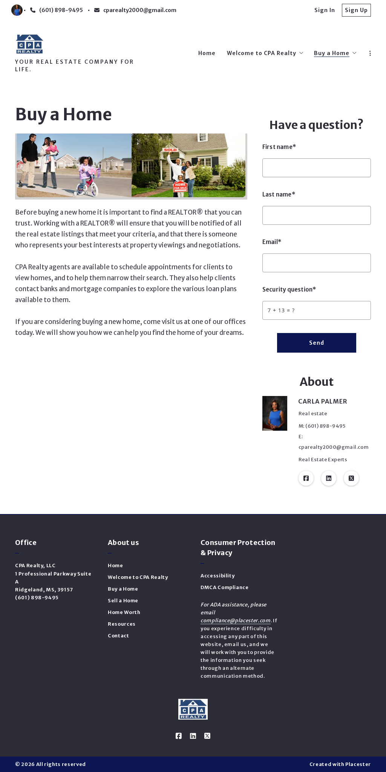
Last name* (279, 194)
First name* (279, 146)
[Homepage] (29, 44)
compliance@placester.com (236, 620)
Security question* (289, 289)
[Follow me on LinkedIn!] (328, 478)
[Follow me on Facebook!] (306, 478)
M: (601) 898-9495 (322, 426)
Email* (272, 242)
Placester (358, 764)
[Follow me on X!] (351, 478)
